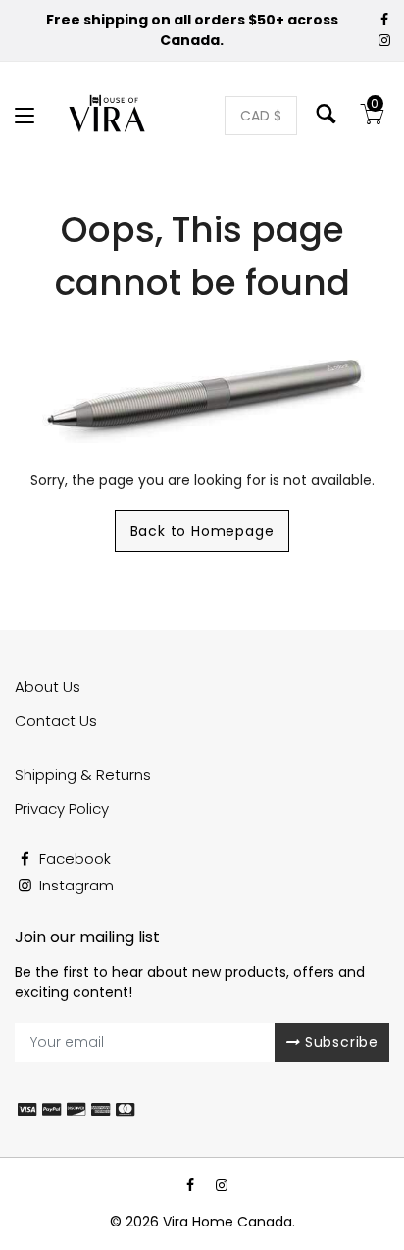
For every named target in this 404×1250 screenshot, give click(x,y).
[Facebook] (385, 19)
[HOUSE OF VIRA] (109, 115)
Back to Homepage (202, 531)
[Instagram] (385, 40)
